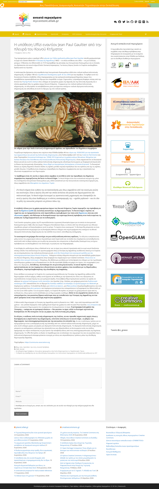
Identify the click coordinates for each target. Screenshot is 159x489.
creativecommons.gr (13, 1)
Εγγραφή (147, 1)
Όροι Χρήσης (74, 486)
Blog (17, 347)
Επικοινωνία (121, 486)
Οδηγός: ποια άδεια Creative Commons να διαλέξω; (78, 438)
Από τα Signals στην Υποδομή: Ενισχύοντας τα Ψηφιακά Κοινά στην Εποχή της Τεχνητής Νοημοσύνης (77, 465)
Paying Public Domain (30, 82)
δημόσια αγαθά (27, 211)
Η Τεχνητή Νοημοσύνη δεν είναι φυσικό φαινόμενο (33, 433)
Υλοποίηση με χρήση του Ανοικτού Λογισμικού (48, 486)
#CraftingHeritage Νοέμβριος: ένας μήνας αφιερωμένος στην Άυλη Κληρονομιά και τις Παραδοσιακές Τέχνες (50, 351)
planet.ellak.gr (22, 427)
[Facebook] (119, 21)
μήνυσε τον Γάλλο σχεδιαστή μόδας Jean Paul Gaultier (64, 58)
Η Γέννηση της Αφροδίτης (44, 60)
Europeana (65, 34)
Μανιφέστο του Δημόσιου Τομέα (42, 183)
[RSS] (147, 21)
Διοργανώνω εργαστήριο (128, 174)
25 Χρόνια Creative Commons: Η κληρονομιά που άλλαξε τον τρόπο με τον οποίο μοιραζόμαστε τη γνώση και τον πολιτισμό (78, 457)
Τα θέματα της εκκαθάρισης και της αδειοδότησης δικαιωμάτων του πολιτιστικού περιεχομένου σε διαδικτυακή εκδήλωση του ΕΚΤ (56, 353)
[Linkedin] (128, 21)
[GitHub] (132, 21)
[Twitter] (123, 21)
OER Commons (77, 34)
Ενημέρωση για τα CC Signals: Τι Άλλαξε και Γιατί (78, 470)
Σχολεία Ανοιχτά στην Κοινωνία (95, 34)
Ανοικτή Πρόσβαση (43, 347)
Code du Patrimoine (89, 155)
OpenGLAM (54, 34)
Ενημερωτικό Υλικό (116, 34)
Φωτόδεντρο (110, 449)
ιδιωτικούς (18, 215)
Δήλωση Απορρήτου (85, 486)
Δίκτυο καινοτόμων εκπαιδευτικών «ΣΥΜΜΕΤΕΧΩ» (125, 440)
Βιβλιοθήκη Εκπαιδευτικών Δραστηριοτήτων (122, 446)
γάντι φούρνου (35, 288)
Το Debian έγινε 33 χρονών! (24, 476)
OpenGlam (26, 347)
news (21, 347)
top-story (33, 347)
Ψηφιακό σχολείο (112, 443)
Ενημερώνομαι (128, 162)
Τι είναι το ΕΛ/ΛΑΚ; (139, 1)
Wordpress (65, 486)
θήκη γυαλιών (72, 286)
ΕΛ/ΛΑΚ (5, 1)
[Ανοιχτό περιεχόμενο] (38, 19)
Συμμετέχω (128, 149)
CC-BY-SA (114, 486)
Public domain (20, 349)
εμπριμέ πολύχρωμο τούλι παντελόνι (36, 281)
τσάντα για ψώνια (56, 286)
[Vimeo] (140, 21)
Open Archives (111, 455)
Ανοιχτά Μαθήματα (113, 452)
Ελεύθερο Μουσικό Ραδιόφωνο (127, 187)
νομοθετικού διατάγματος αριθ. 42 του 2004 (54, 75)
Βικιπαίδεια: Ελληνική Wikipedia (118, 433)
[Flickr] (143, 21)
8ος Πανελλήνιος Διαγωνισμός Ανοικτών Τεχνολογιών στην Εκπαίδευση (79, 5)
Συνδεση (153, 1)
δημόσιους (83, 213)
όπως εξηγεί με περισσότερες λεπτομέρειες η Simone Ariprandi (66, 164)
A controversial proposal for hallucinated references (33, 470)
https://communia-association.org (37, 342)
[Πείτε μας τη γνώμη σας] (115, 21)
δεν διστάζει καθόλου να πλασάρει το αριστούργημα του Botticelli (71, 283)
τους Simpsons (92, 305)
